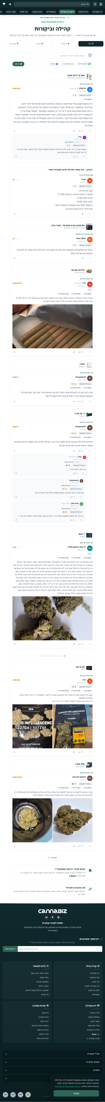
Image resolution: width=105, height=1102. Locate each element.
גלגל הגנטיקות (93, 1025)
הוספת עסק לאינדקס (40, 1025)
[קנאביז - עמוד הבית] (95, 4)
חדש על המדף (93, 990)
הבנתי (76, 1093)
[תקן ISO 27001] (13, 1094)
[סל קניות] (3, 4)
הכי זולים (24, 11)
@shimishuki (65, 485)
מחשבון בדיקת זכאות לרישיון (37, 990)
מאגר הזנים (11, 11)
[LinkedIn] (46, 917)
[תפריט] (101, 4)
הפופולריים (51, 11)
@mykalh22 (69, 142)
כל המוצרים (97, 11)
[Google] (58, 917)
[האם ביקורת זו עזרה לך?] (89, 131)
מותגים (96, 1070)
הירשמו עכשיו (10, 949)
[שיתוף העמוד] (9, 4)
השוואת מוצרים (42, 981)
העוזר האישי (44, 986)
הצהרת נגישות (43, 1029)
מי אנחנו (45, 1012)
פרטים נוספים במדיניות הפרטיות (68, 1086)
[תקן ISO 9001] (20, 1094)
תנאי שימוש (44, 1034)
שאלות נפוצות (93, 1017)
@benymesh (69, 462)
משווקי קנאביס (93, 1062)
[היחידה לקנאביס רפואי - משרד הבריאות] (28, 1094)
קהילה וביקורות (93, 1029)
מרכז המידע (94, 1012)
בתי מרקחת (83, 11)
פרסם (17, 64)
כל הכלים (45, 994)
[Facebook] (52, 917)
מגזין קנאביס (94, 1038)
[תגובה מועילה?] (82, 156)
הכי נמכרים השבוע (92, 986)
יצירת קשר (44, 1021)
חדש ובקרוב (37, 11)
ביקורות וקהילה (67, 11)
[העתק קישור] (74, 131)
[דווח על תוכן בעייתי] (14, 131)
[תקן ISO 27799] (5, 1094)
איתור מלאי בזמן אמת (40, 973)
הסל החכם (44, 977)
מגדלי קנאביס (93, 1053)
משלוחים (95, 994)
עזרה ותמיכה (43, 1017)
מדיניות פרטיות (43, 1038)
